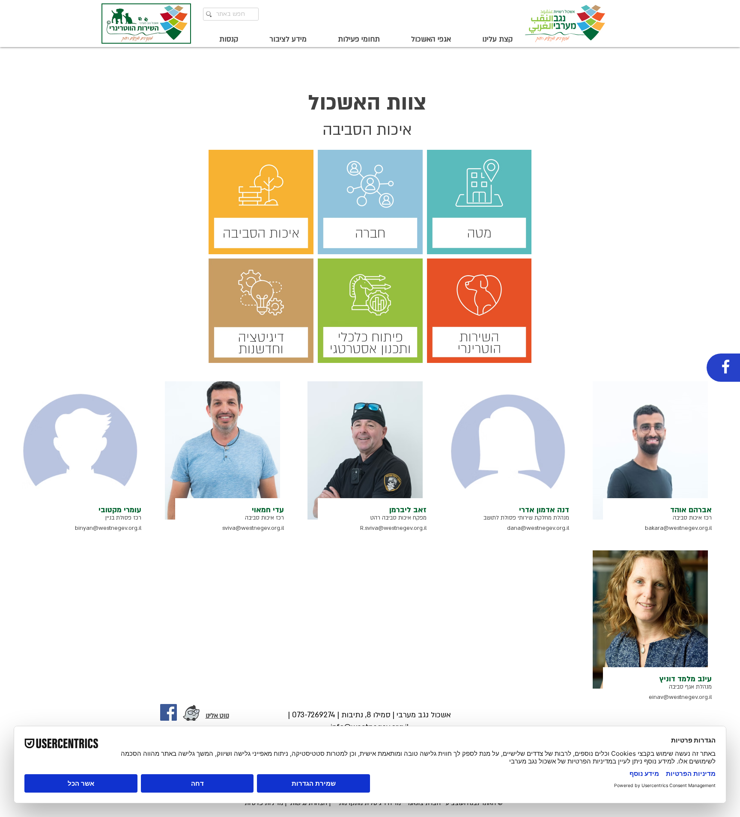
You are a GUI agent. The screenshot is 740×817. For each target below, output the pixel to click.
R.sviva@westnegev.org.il (393, 528)
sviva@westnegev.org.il (253, 528)
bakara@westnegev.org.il (678, 528)
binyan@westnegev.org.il (108, 528)
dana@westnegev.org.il (538, 528)
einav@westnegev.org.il (680, 697)
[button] (488, 39)
